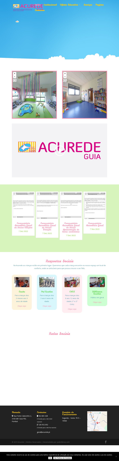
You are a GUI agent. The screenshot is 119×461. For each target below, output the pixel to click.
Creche (22, 291)
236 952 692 (43, 425)
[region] (34, 94)
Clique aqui (22, 306)
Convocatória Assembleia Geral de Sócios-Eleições (23, 225)
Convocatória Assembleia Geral (94, 224)
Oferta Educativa (69, 5)
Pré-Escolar (47, 291)
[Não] (116, 456)
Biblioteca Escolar (97, 292)
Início (38, 5)
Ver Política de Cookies (62, 458)
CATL (72, 291)
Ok (50, 458)
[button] (14, 73)
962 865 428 (43, 416)
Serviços (88, 5)
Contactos (40, 10)
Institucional (50, 5)
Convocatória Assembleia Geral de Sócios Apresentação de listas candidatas (71, 227)
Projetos (99, 5)
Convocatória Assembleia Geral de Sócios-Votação (47, 226)
